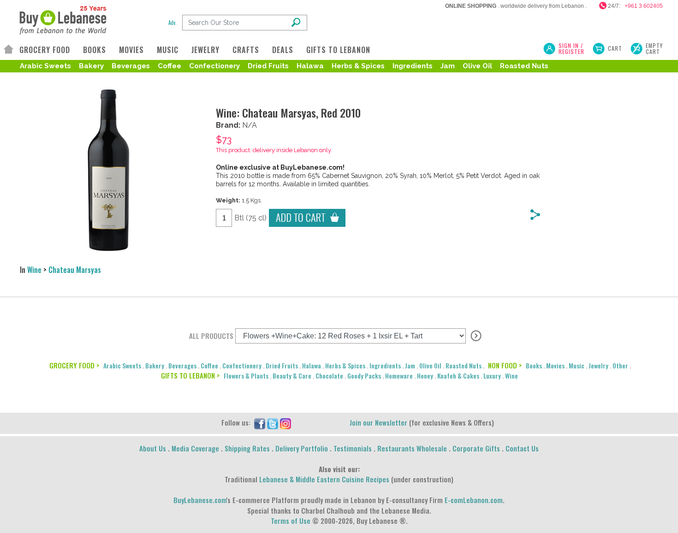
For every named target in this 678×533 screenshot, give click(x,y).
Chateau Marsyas (74, 269)
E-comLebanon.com (474, 500)
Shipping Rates (247, 448)
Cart (615, 48)
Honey (425, 375)
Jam (447, 66)
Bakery (91, 66)
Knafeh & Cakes (458, 375)
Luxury (492, 375)
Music (576, 365)
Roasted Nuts (524, 66)
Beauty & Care (292, 375)
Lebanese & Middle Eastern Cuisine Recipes (324, 479)
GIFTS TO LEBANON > (190, 375)
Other (620, 365)
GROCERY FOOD (44, 49)
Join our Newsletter (378, 422)
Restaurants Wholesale (412, 448)
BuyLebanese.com (199, 500)
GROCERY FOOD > (74, 365)
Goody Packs (364, 375)
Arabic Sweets (45, 66)
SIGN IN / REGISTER (571, 48)
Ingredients (413, 66)
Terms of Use (290, 520)
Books (534, 365)
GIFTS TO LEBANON (338, 49)
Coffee (169, 66)
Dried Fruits (268, 66)
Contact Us (522, 448)
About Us (152, 448)
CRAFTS (245, 49)
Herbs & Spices (358, 66)
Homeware (399, 375)
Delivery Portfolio (301, 448)
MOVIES (131, 49)
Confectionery (214, 66)
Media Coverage (195, 448)
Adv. (172, 22)
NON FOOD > (505, 365)
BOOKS (94, 49)
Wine (34, 269)
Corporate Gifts (476, 448)
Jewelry (598, 365)
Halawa (310, 66)
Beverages (131, 66)
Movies (555, 365)
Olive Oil (477, 66)
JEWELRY (205, 49)
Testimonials (352, 448)
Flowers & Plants (246, 375)
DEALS (282, 49)
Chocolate (329, 375)
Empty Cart (654, 48)
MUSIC (167, 49)
